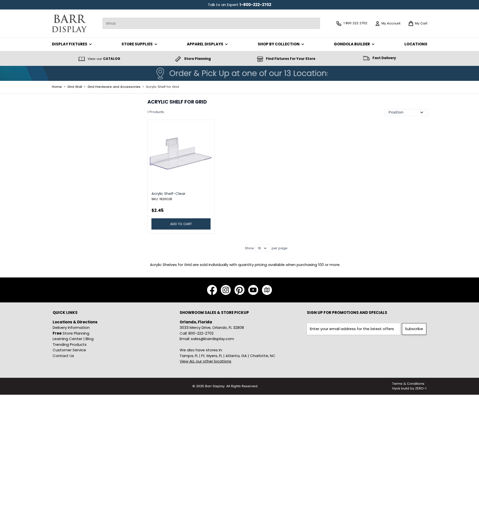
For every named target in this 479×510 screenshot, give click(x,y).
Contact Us (63, 355)
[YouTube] (253, 290)
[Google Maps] (267, 290)
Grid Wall (74, 87)
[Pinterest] (239, 290)
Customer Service (69, 350)
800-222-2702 (201, 333)
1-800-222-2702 (255, 4)
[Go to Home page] (69, 23)
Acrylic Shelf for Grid (162, 87)
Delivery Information (71, 327)
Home (57, 87)
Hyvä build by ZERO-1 (409, 388)
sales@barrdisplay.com (212, 338)
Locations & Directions (75, 322)
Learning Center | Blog (73, 338)
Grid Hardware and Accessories (114, 87)
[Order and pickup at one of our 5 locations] (239, 73)
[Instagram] (226, 290)
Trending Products (70, 344)
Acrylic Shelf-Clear (168, 193)
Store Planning (71, 333)
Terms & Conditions (408, 383)
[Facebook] (212, 290)
